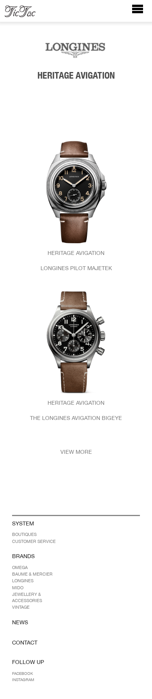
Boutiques (24, 534)
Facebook (22, 673)
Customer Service (34, 541)
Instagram (23, 679)
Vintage (21, 607)
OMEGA (20, 567)
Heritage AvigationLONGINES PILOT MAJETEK (76, 260)
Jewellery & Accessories (27, 597)
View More (76, 452)
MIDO (17, 587)
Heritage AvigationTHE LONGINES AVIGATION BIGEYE (76, 410)
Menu (141, 12)
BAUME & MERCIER (32, 574)
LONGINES (23, 580)
